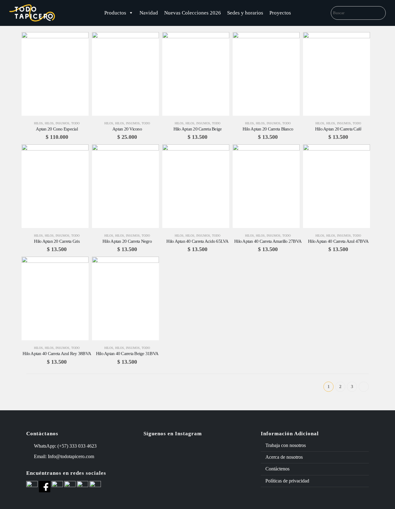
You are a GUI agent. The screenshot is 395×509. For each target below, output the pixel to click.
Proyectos (280, 13)
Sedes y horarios (245, 13)
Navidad (148, 13)
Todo (75, 123)
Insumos (62, 123)
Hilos (38, 123)
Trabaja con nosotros (285, 445)
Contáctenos (277, 468)
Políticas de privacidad (287, 480)
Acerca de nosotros (284, 457)
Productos (115, 13)
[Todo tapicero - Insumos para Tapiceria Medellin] (32, 13)
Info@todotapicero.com (71, 456)
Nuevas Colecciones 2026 (192, 13)
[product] (55, 74)
